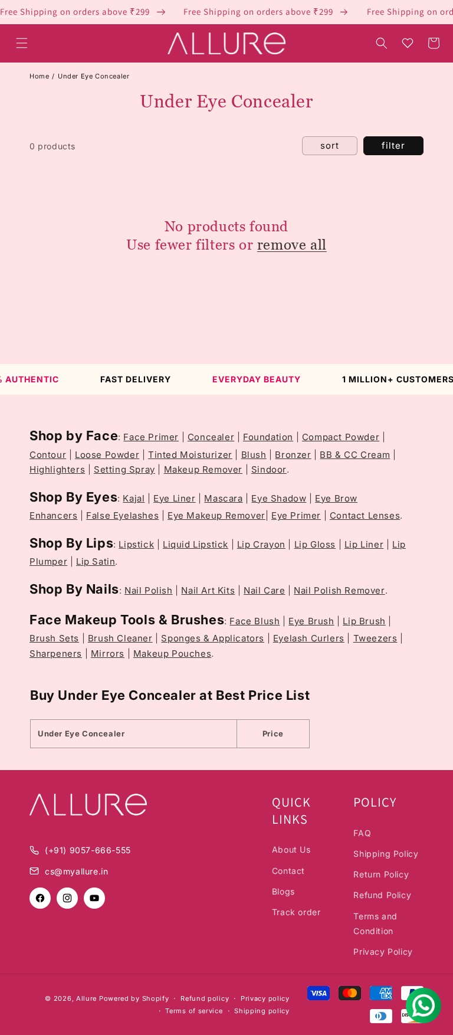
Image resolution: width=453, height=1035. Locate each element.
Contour (47, 454)
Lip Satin (95, 561)
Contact (288, 871)
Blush (254, 454)
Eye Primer (296, 515)
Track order (296, 912)
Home (39, 76)
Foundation (268, 437)
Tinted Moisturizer (190, 454)
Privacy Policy (382, 951)
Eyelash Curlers (308, 638)
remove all (292, 244)
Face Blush (254, 621)
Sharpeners (55, 653)
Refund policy (204, 998)
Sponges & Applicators (212, 638)
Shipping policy (262, 1011)
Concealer (211, 437)
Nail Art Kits (208, 590)
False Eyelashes (122, 515)
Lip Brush (364, 621)
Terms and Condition (375, 923)
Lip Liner (363, 544)
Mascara (223, 498)
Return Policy (381, 874)
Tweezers (375, 638)
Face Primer (151, 437)
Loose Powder (107, 454)
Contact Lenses (365, 515)
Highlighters (57, 469)
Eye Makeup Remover (216, 515)
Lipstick (136, 544)
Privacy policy (265, 998)
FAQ (362, 833)
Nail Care (264, 590)
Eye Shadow (278, 498)
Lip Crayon (261, 544)
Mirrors (107, 653)
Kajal (134, 498)
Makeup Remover (203, 469)
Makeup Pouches (172, 653)
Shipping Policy (385, 854)
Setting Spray (124, 469)
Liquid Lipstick (195, 544)
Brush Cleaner (120, 638)
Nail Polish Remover (339, 590)
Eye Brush (311, 621)
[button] (22, 43)
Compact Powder (340, 437)
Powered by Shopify (134, 998)
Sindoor (269, 469)
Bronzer (293, 454)
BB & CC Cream (355, 454)
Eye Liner (174, 498)
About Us (291, 849)
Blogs (283, 891)
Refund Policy (382, 895)
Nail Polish (148, 590)
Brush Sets (54, 638)
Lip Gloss (315, 544)
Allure (86, 998)
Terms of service (193, 1011)
